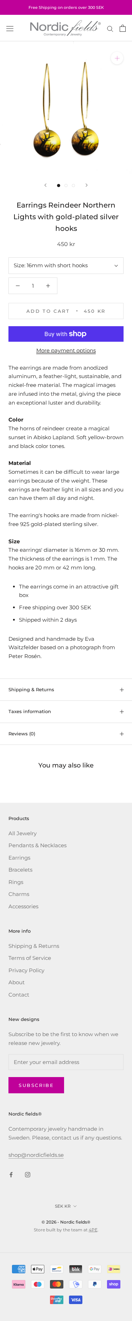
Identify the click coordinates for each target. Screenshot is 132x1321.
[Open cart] (123, 28)
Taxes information (29, 711)
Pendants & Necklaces (37, 845)
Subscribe (36, 1085)
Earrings (19, 857)
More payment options (66, 350)
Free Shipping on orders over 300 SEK (66, 7)
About (16, 982)
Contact (18, 994)
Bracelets (20, 869)
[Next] (87, 185)
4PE (93, 1229)
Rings (15, 882)
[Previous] (45, 185)
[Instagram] (27, 1174)
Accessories (23, 906)
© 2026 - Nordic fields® (66, 1222)
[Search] (110, 28)
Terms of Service (29, 958)
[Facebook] (11, 1174)
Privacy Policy (26, 970)
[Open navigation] (9, 28)
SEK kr (63, 1206)
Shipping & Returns (31, 689)
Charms (18, 894)
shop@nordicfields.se (36, 1155)
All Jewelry (22, 833)
